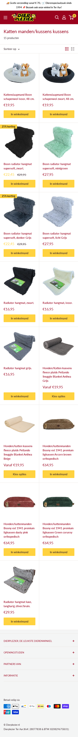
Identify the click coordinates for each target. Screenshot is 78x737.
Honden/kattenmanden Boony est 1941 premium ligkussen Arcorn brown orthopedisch (58, 452)
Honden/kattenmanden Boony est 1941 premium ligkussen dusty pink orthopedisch (19, 530)
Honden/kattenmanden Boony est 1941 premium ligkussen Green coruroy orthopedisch (58, 530)
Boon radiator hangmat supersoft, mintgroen (57, 166)
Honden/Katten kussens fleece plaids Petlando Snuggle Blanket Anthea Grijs (57, 374)
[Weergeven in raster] (66, 48)
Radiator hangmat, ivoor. (58, 302)
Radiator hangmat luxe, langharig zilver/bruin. (18, 604)
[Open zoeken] (57, 17)
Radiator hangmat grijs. (18, 368)
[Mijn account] (64, 17)
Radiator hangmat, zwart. (19, 302)
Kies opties (58, 396)
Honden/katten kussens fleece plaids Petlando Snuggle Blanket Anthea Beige (18, 452)
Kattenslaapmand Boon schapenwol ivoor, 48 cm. (19, 96)
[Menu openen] (5, 17)
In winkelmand (19, 114)
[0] (71, 17)
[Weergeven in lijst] (72, 48)
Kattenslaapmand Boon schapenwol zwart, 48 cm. (58, 96)
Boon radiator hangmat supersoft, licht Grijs (57, 235)
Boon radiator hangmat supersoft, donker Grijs (18, 235)
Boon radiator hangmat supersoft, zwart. (18, 166)
